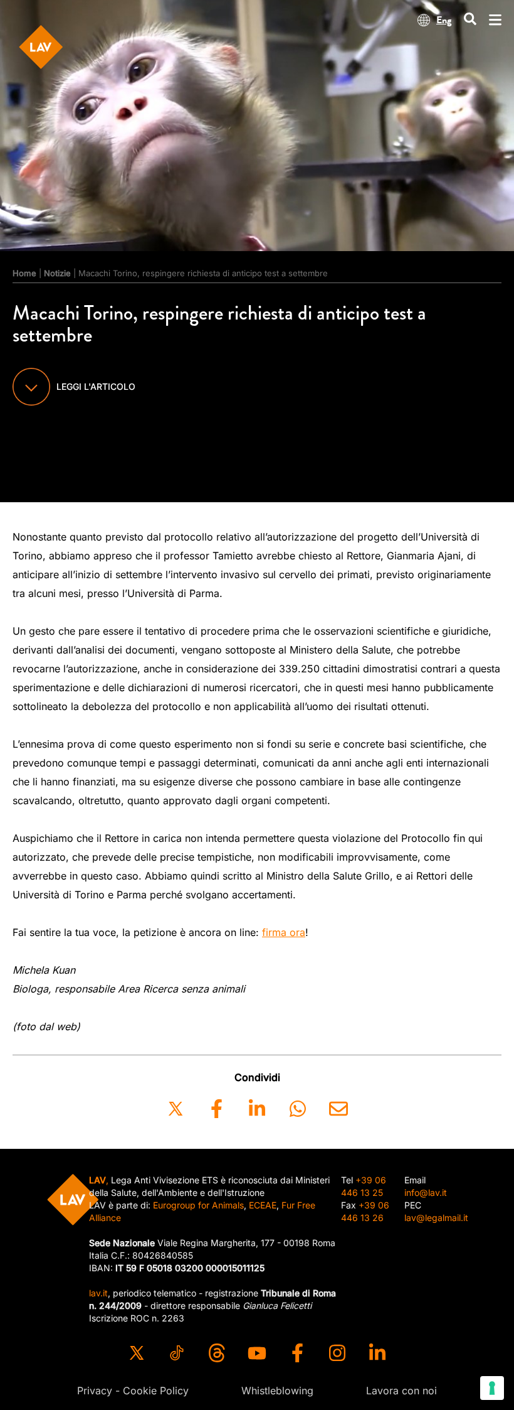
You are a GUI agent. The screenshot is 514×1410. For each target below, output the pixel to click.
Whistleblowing (277, 1390)
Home (24, 273)
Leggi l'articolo (95, 386)
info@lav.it (425, 1192)
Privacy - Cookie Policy (133, 1390)
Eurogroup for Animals (198, 1205)
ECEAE (262, 1205)
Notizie (57, 273)
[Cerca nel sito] (470, 20)
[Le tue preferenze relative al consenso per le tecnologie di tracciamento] (492, 1388)
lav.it (98, 1293)
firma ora (283, 932)
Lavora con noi (401, 1390)
